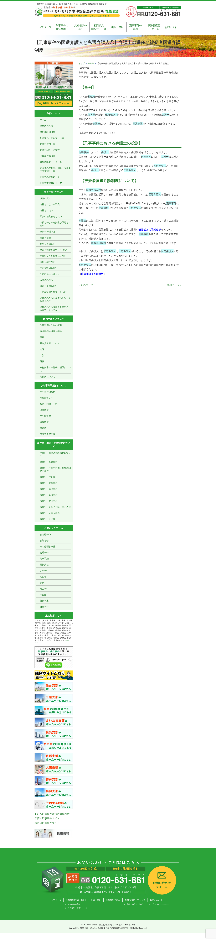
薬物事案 (44, 600)
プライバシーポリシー (160, 904)
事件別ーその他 (47, 519)
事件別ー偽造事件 (48, 494)
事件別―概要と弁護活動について (55, 454)
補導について (46, 397)
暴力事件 (44, 588)
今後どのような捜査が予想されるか (55, 224)
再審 (42, 361)
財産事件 (44, 606)
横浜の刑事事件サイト (47, 822)
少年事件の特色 (47, 391)
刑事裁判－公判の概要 (51, 325)
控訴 (42, 349)
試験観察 (44, 421)
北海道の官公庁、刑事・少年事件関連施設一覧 (55, 169)
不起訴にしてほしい (50, 273)
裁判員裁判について (50, 343)
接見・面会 (45, 237)
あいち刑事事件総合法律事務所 (52, 813)
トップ (82, 63)
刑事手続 (44, 558)
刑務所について (47, 376)
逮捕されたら (46, 210)
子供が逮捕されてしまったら (54, 291)
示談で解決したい (48, 267)
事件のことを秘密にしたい (53, 255)
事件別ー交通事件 (48, 500)
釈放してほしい (47, 243)
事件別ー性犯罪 (47, 476)
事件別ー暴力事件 (48, 461)
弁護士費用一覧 (47, 143)
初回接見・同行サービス (52, 137)
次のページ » (174, 285)
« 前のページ (86, 285)
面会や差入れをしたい (51, 216)
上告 (42, 355)
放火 (42, 582)
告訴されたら (46, 279)
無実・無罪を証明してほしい (54, 249)
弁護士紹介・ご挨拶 (50, 149)
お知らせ (44, 540)
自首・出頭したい (48, 285)
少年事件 (44, 570)
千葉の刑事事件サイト (47, 818)
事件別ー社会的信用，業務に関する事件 (55, 469)
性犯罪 (43, 576)
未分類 (91, 63)
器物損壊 (44, 564)
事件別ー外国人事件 (50, 513)
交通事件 (44, 552)
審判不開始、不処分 (50, 403)
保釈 (42, 337)
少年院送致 (45, 415)
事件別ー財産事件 (48, 482)
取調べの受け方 (47, 231)
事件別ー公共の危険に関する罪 (55, 506)
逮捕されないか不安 (50, 204)
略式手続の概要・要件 (51, 331)
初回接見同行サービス (98, 27)
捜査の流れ (45, 198)
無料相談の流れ (80, 27)
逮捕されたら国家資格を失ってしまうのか (55, 299)
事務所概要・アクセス (51, 161)
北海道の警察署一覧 (50, 176)
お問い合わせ (172, 27)
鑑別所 (43, 427)
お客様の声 (45, 534)
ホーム (43, 119)
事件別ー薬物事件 (48, 488)
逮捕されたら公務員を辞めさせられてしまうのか (55, 308)
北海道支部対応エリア (51, 182)
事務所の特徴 (46, 125)
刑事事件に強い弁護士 (62, 27)
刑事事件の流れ (135, 27)
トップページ (43, 27)
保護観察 (44, 409)
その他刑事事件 (47, 546)
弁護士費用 (117, 27)
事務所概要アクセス (154, 27)
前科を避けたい (47, 261)
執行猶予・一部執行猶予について (55, 369)
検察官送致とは (47, 433)
